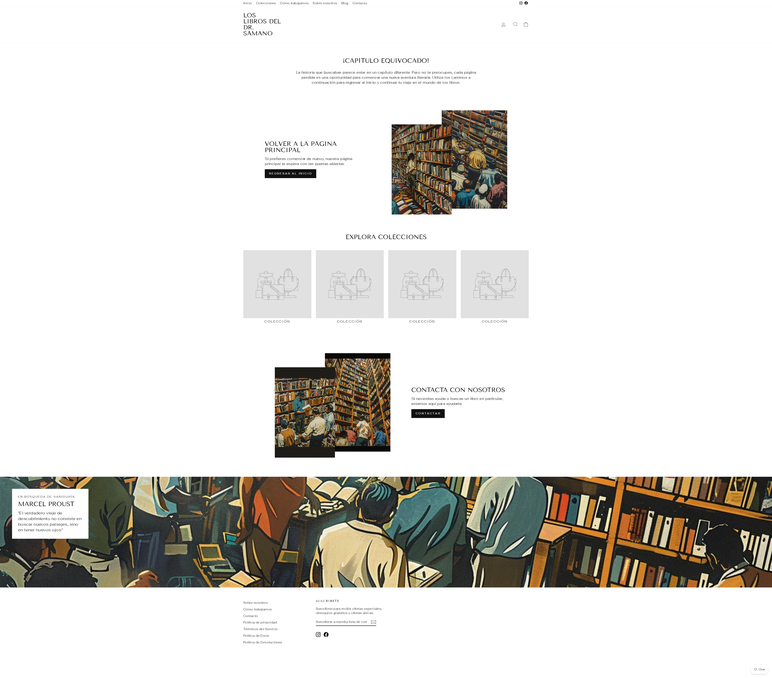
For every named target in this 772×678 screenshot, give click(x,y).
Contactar (428, 413)
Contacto (360, 3)
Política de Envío (256, 636)
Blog (345, 3)
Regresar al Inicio (290, 173)
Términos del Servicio (260, 629)
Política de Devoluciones (262, 642)
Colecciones (266, 3)
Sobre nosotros (325, 3)
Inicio (247, 3)
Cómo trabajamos (294, 3)
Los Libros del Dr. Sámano (262, 24)
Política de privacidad (260, 622)
